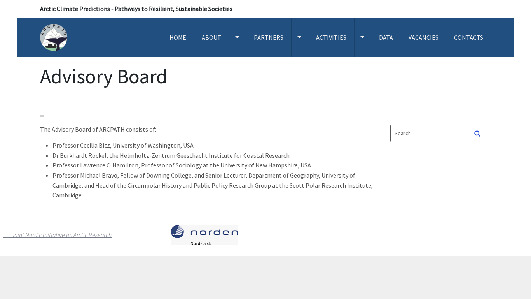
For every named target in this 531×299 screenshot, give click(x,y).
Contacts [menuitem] (468, 37)
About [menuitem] (211, 37)
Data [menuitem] (386, 37)
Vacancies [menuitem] (423, 37)
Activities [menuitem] (331, 37)
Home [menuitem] (177, 37)
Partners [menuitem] (268, 37)
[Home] (56, 37)
